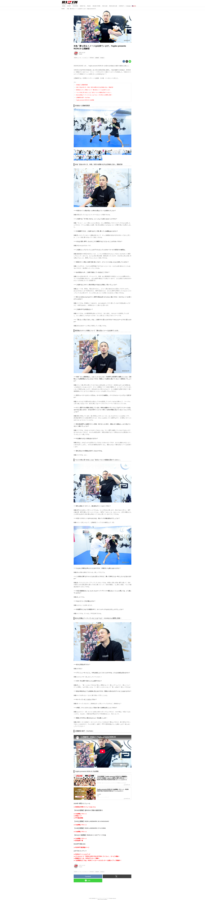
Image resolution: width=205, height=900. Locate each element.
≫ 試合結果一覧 (78, 840)
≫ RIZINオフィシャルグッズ (82, 854)
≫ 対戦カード (78, 816)
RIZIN (80, 54)
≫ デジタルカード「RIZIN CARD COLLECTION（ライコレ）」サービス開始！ (97, 856)
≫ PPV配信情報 (78, 818)
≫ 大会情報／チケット (80, 813)
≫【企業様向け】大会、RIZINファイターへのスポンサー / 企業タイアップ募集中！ (98, 860)
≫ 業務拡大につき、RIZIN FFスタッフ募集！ (87, 858)
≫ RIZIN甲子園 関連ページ (81, 847)
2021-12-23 (82, 52)
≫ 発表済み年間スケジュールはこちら (85, 807)
